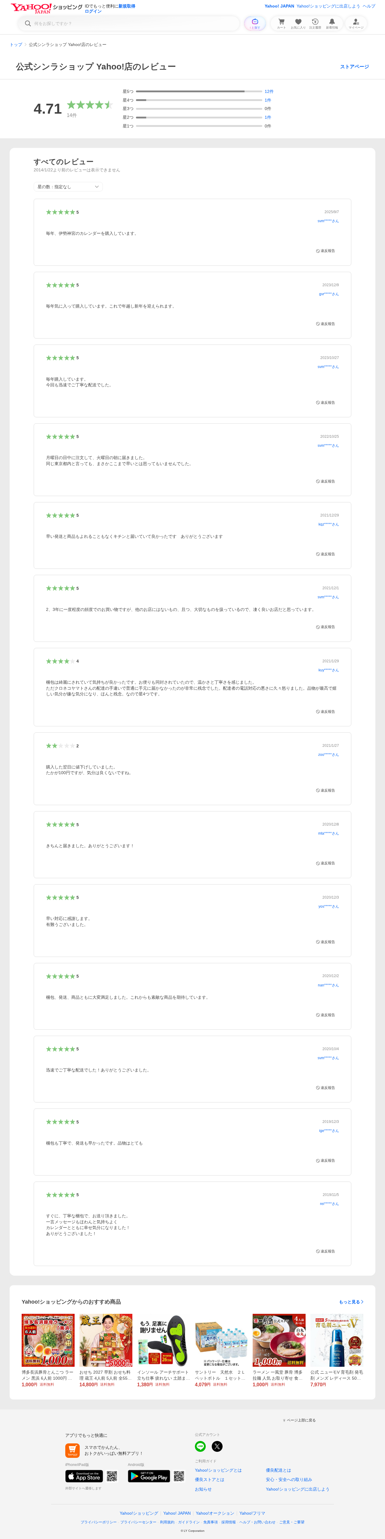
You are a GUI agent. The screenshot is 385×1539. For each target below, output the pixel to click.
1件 (268, 100)
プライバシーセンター (138, 1522)
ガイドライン (189, 1522)
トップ (16, 44)
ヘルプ (369, 6)
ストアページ (354, 66)
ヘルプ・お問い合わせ (257, 1522)
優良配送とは (278, 1470)
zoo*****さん (328, 755)
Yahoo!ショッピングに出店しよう (328, 6)
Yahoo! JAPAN (279, 6)
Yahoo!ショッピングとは (218, 1470)
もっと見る (349, 1301)
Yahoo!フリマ (252, 1513)
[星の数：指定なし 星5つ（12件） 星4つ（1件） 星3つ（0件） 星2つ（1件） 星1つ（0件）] (68, 187)
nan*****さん (328, 985)
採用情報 (228, 1522)
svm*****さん (328, 221)
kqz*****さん (329, 524)
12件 (269, 91)
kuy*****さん (329, 670)
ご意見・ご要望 (291, 1522)
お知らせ (203, 1489)
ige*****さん (329, 1131)
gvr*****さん (329, 294)
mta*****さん (328, 833)
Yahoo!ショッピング (139, 1513)
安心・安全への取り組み (289, 1479)
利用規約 (167, 1522)
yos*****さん (329, 906)
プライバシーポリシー (99, 1522)
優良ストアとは (209, 1479)
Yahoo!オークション (215, 1513)
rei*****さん (329, 1204)
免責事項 (210, 1522)
